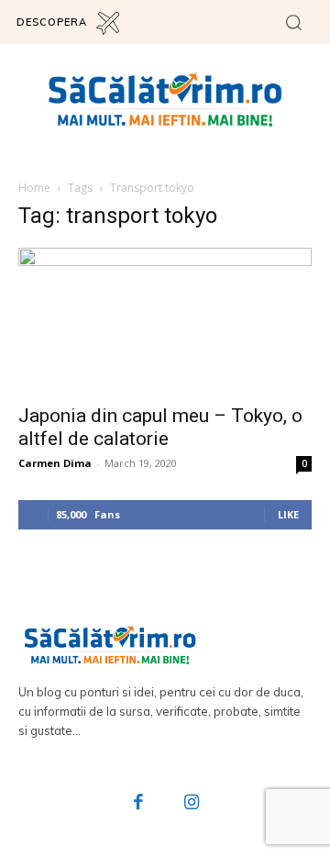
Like (288, 514)
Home (34, 187)
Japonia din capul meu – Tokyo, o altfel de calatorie (160, 427)
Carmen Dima (55, 463)
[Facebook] (139, 804)
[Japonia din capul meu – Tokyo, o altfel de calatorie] (165, 320)
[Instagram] (192, 804)
